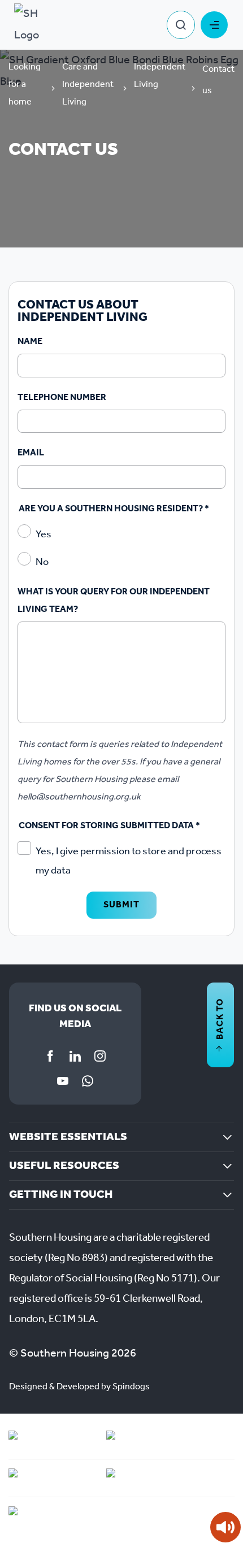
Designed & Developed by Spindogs (79, 1387)
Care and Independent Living (88, 84)
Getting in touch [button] (60, 1195)
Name (30, 341)
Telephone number (62, 397)
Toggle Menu (214, 24)
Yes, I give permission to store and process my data (129, 861)
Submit (121, 905)
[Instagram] (100, 1056)
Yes (43, 534)
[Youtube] (62, 1080)
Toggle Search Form (180, 24)
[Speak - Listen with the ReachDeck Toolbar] (225, 1527)
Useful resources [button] (64, 1166)
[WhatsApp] (87, 1080)
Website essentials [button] (68, 1137)
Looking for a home (24, 84)
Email (31, 453)
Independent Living (159, 75)
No (42, 562)
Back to (220, 1019)
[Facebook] (50, 1056)
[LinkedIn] (75, 1056)
